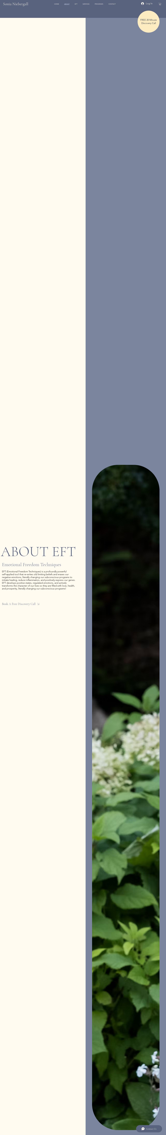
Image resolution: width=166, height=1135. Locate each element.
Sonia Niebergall (15, 4)
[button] (160, 4)
